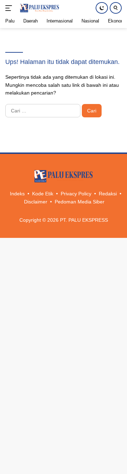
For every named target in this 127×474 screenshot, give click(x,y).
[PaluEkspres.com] (39, 8)
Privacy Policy (76, 193)
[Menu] (10, 8)
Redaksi (108, 193)
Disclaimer (35, 201)
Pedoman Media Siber (79, 201)
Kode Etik (42, 193)
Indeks (17, 193)
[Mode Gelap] (102, 8)
